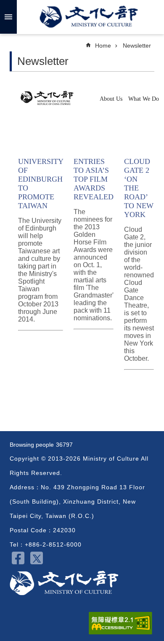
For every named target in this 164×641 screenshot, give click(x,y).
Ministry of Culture (89, 17)
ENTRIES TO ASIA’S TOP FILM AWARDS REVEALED (94, 179)
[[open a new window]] (50, 103)
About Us (112, 99)
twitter (36, 558)
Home (103, 45)
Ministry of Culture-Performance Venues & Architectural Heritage (64, 583)
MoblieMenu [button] (8, 17)
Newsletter (137, 45)
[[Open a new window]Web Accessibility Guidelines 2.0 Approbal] (120, 623)
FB (18, 558)
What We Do (144, 99)
